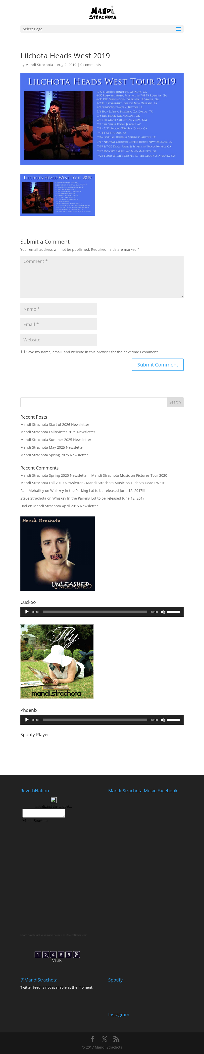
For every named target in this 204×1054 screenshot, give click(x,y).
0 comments (90, 64)
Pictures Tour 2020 (151, 475)
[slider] (174, 611)
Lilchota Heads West (147, 482)
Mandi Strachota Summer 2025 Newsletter (55, 439)
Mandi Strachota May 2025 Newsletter (52, 447)
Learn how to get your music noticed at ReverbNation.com (53, 935)
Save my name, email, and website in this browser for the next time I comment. (92, 352)
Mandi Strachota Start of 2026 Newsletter (54, 424)
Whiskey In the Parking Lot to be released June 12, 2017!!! (97, 490)
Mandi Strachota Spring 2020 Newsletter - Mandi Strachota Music (75, 475)
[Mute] (163, 611)
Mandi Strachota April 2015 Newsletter (65, 506)
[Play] (26, 611)
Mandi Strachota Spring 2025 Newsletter (54, 455)
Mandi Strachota (39, 64)
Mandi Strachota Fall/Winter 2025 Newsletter (57, 432)
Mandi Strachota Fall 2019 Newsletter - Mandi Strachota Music (72, 482)
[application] (102, 612)
